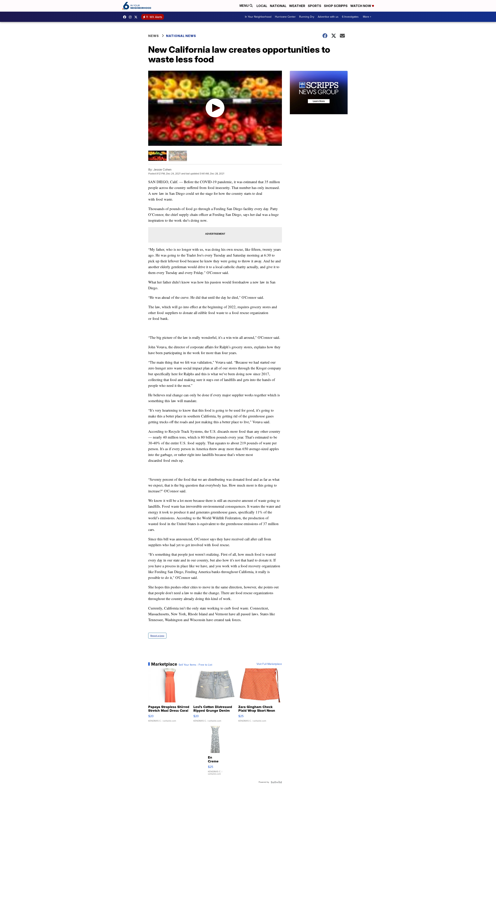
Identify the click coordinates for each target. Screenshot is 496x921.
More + (367, 17)
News (153, 36)
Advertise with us (328, 17)
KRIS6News (125, 17)
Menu (244, 5)
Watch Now (361, 6)
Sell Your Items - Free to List (195, 664)
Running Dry (306, 17)
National (278, 6)
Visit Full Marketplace (269, 664)
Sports (314, 6)
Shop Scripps (336, 6)
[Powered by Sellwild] (276, 782)
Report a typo (157, 635)
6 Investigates (350, 17)
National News (181, 36)
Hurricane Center (285, 17)
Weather (297, 6)
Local (262, 6)
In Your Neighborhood (258, 17)
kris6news (131, 17)
